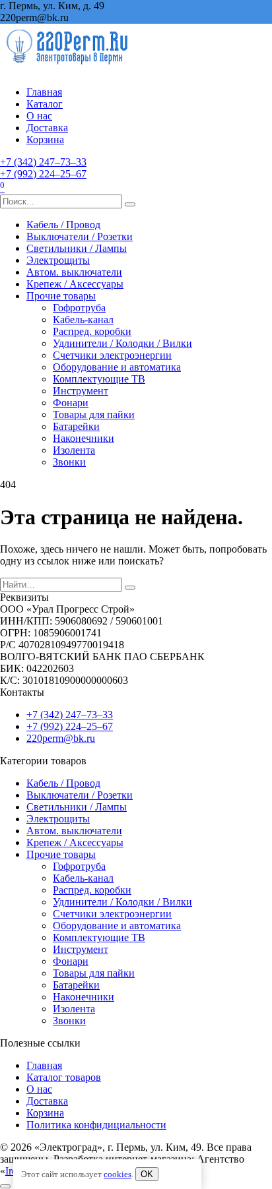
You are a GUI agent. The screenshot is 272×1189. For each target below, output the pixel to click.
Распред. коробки (92, 331)
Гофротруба (79, 307)
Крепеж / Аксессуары (74, 284)
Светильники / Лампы (76, 248)
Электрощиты (58, 260)
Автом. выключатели (74, 272)
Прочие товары (61, 295)
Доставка (47, 127)
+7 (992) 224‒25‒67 (43, 173)
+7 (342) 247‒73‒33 (43, 162)
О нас (39, 115)
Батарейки (76, 426)
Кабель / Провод (63, 224)
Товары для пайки (94, 414)
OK (147, 1174)
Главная (44, 92)
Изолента (74, 450)
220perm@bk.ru (60, 738)
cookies (117, 1174)
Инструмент (80, 390)
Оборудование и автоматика (117, 367)
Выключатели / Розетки (79, 236)
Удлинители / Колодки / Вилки (122, 343)
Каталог (44, 103)
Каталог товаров (63, 1077)
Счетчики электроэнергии (112, 355)
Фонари (70, 402)
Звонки (69, 462)
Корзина (45, 139)
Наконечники (83, 438)
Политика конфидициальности (96, 1124)
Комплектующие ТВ (99, 378)
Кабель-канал (83, 319)
